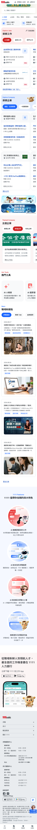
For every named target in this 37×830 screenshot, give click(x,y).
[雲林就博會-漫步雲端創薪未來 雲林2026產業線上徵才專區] (18, 208)
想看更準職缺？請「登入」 (12, 89)
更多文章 (6, 482)
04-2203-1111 (22, 783)
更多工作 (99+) (8, 186)
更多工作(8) (9, 260)
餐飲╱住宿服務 (10, 107)
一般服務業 (24, 107)
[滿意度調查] (33, 800)
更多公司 (6, 191)
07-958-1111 (22, 785)
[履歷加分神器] (18, 199)
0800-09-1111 (25, 757)
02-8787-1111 (22, 780)
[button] (7, 676)
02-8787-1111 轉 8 (24, 762)
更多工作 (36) (8, 147)
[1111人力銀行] (6, 2)
